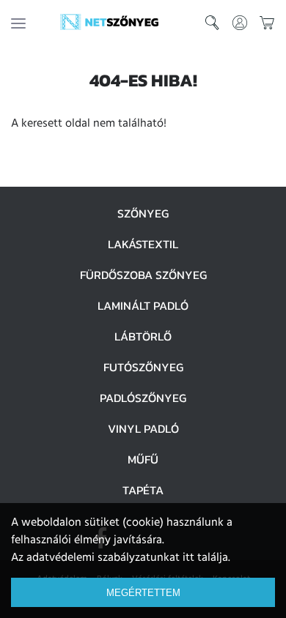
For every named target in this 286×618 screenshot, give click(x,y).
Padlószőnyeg (143, 397)
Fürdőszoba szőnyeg (143, 274)
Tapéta (143, 490)
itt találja (205, 557)
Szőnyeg (143, 213)
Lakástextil (143, 244)
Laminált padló (143, 305)
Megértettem (143, 592)
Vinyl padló (143, 428)
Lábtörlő (143, 336)
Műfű (143, 459)
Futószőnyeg (143, 367)
